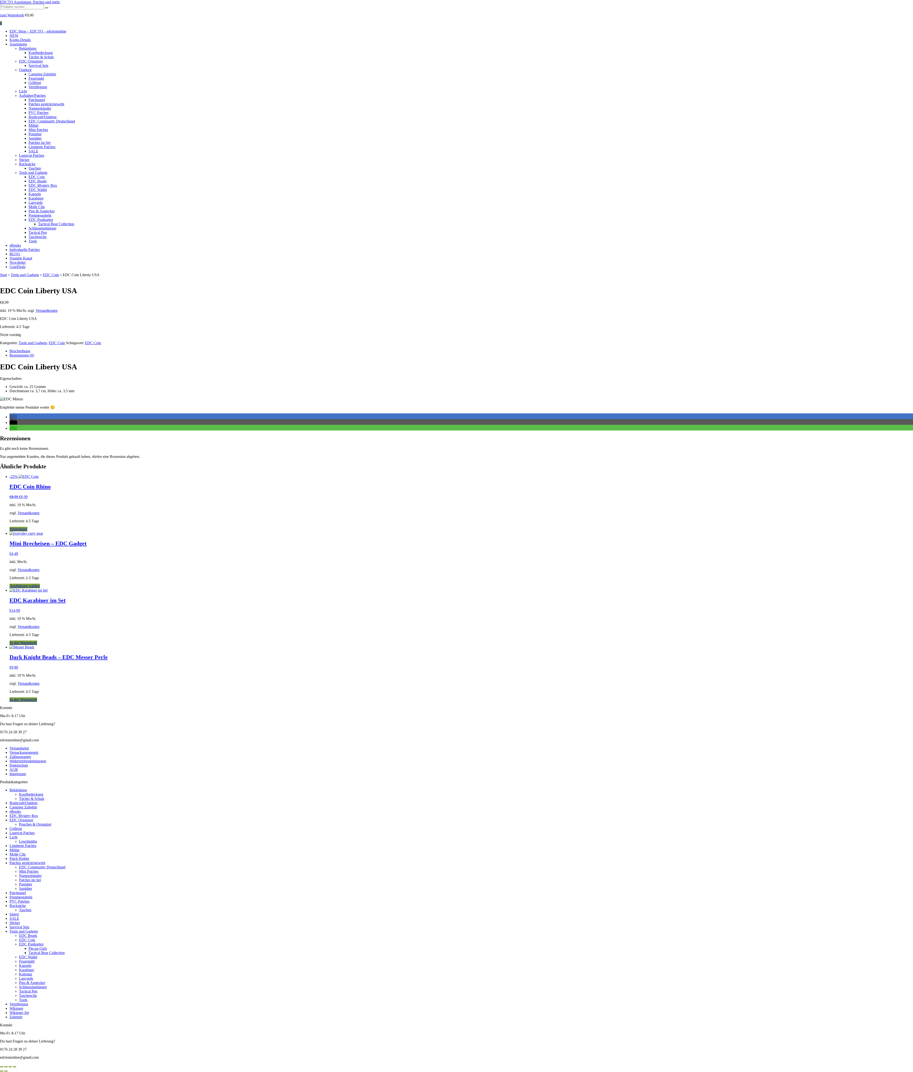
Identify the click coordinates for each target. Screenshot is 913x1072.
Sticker (24, 160)
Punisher (35, 134)
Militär (34, 125)
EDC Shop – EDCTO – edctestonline (38, 31)
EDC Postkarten (41, 220)
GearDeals (17, 267)
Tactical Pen (38, 232)
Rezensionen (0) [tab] (22, 355)
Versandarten (19, 748)
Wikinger (16, 1008)
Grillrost (35, 83)
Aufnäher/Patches (32, 95)
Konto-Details (20, 40)
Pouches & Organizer (35, 824)
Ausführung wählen (25, 586)
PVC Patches (39, 113)
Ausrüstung (18, 44)
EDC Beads (38, 181)
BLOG (15, 254)
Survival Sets (38, 66)
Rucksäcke (27, 164)
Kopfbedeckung (41, 53)
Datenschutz (19, 765)
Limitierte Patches (42, 147)
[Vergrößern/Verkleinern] (1, 1066)
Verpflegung (38, 87)
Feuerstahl (36, 78)
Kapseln (35, 194)
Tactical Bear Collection (56, 224)
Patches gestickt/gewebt (46, 104)
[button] (13, 417)
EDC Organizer (31, 61)
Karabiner (36, 198)
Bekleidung (27, 48)
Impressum (18, 774)
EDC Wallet (38, 190)
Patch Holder (19, 859)
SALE (33, 151)
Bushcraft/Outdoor (43, 117)
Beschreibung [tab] (20, 351)
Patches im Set (39, 143)
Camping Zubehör (42, 74)
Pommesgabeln (40, 215)
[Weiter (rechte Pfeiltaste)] (6, 1071)
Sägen (14, 914)
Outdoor (25, 70)
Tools (33, 241)
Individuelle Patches (25, 250)
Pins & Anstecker (42, 211)
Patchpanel (37, 100)
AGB (14, 770)
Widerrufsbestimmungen (28, 761)
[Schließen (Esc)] (14, 1066)
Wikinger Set (19, 1013)
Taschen (35, 168)
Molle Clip (37, 207)
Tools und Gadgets (33, 173)
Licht (23, 91)
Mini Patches (38, 130)
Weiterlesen (18, 529)
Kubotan (25, 974)
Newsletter (18, 262)
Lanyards (36, 203)
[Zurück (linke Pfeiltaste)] (1, 1071)
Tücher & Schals (41, 57)
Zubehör (16, 1017)
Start (3, 275)
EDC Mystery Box (43, 185)
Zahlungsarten (20, 757)
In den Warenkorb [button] (23, 643)
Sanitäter (35, 138)
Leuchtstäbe (28, 841)
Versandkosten (47, 310)
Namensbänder (40, 108)
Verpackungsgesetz (24, 752)
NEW (14, 36)
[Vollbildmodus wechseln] (6, 1066)
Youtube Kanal (21, 258)
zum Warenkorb (12, 15)
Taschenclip (37, 237)
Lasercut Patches (31, 155)
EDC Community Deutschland (52, 121)
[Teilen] (10, 1066)
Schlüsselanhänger (42, 228)
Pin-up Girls (38, 948)
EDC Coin (37, 177)
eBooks (15, 245)
